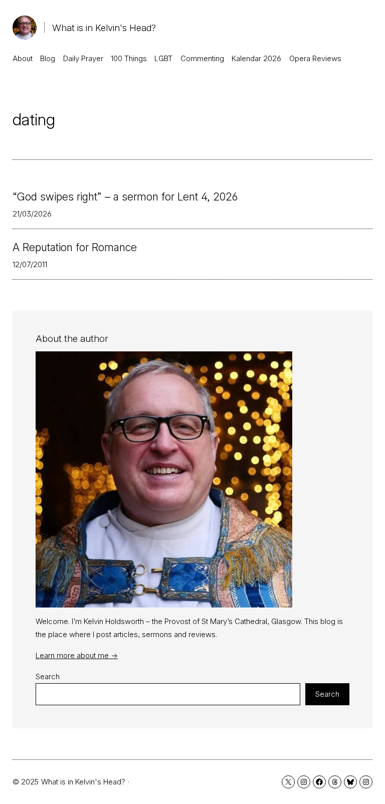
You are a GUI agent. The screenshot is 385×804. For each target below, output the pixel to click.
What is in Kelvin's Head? (104, 27)
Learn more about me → (77, 655)
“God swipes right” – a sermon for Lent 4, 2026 (125, 197)
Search (48, 676)
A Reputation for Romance (75, 247)
